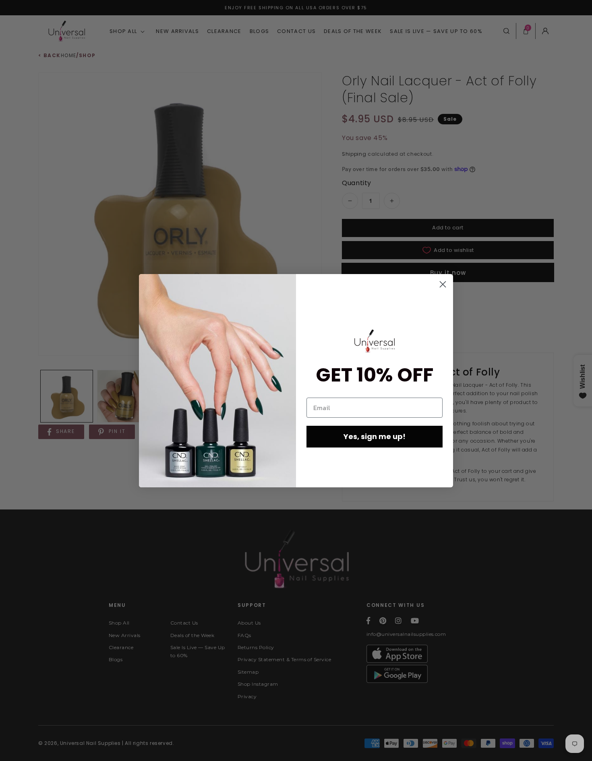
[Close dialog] (443, 284)
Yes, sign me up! (375, 436)
